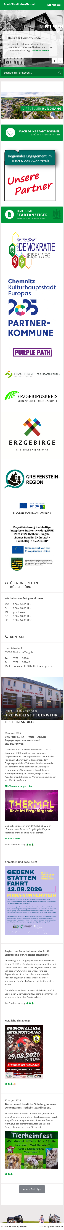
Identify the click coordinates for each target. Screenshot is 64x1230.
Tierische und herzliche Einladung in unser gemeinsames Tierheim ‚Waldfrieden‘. (30, 1105)
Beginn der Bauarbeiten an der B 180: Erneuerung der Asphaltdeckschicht (27, 953)
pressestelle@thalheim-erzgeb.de (33, 666)
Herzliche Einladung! (17, 1020)
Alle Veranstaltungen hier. (19, 786)
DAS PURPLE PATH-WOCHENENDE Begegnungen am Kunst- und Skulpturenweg (25, 740)
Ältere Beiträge (32, 1189)
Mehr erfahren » (40, 50)
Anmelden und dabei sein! (21, 862)
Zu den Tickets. (13, 838)
